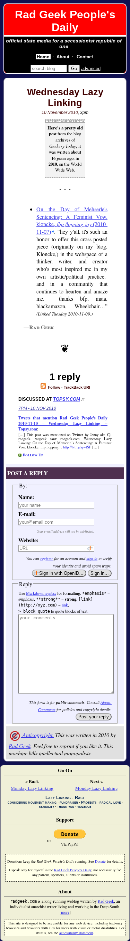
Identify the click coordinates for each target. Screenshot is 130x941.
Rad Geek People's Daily (65, 20)
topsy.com (66, 399)
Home (43, 56)
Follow (53, 387)
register (46, 558)
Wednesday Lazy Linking (65, 97)
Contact (85, 56)
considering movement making (32, 802)
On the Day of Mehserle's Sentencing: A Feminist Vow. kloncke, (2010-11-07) (71, 220)
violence (84, 806)
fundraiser (69, 802)
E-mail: (27, 514)
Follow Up (33, 455)
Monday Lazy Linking (32, 788)
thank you (65, 806)
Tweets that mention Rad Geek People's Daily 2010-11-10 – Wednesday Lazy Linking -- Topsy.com (62, 423)
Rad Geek (20, 745)
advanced (91, 68)
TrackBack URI (77, 387)
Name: (26, 497)
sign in (91, 558)
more (65, 912)
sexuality (46, 806)
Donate (100, 861)
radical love (110, 802)
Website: (27, 540)
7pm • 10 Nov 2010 (37, 408)
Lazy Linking (58, 797)
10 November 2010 (60, 112)
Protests (88, 802)
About (63, 56)
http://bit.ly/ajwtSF (77, 447)
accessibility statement (76, 932)
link (65, 605)
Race (80, 797)
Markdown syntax (41, 593)
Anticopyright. (37, 734)
